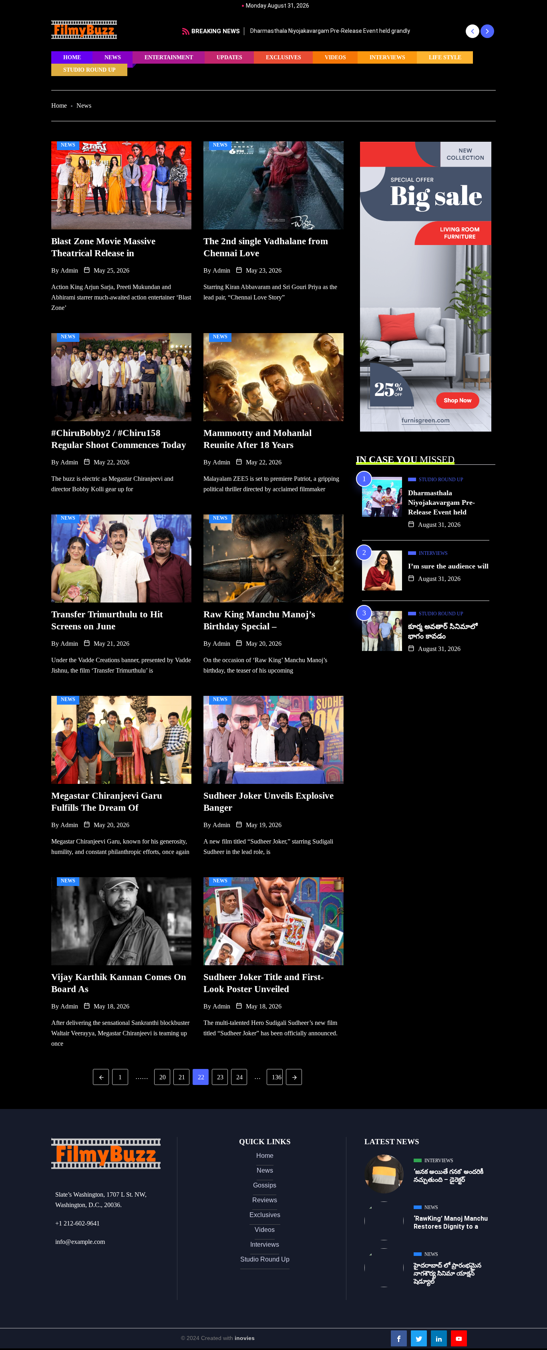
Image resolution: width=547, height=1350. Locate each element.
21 (182, 1077)
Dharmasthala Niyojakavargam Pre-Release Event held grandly (330, 31)
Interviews (387, 57)
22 (201, 1077)
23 (220, 1077)
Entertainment (169, 57)
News (113, 57)
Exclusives (283, 57)
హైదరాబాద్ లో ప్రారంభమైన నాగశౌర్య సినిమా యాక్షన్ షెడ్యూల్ (447, 1273)
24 (239, 1077)
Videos (335, 57)
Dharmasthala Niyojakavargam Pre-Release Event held (441, 502)
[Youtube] (459, 1338)
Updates (229, 57)
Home (72, 57)
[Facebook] (399, 1338)
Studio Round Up (89, 70)
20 (162, 1077)
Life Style (445, 57)
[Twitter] (419, 1338)
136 (277, 1077)
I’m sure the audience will (448, 566)
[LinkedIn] (439, 1338)
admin (69, 270)
